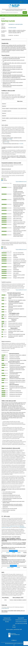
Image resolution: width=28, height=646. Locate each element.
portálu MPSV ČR (5, 608)
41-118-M (10, 139)
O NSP (14, 625)
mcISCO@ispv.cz (22, 527)
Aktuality (7, 621)
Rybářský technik (19, 15)
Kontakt (14, 627)
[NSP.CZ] (14, 7)
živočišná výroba (12, 27)
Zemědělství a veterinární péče (10, 15)
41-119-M (7, 142)
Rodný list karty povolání (21, 619)
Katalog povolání (7, 618)
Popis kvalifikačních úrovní (21, 181)
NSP (3, 15)
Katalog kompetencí (7, 619)
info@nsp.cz (14, 640)
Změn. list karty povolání (21, 621)
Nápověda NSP (21, 618)
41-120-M (21, 143)
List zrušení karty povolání (20, 623)
